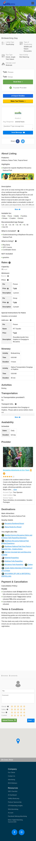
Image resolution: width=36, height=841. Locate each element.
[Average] (17, 705)
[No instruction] (11, 708)
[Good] (21, 705)
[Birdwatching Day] (18, 141)
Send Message (16, 132)
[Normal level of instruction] (17, 708)
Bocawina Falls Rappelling (14, 564)
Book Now (17, 82)
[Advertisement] (18, 649)
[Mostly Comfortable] (17, 715)
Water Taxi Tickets (17, 101)
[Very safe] (24, 708)
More (16, 209)
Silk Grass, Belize (7, 759)
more (15, 489)
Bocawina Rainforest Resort (14, 523)
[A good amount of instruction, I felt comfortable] (21, 708)
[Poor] (14, 705)
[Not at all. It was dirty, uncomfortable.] (11, 715)
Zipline (30, 564)
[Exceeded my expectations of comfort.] (24, 715)
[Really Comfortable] (21, 715)
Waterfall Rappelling (12, 558)
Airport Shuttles (19, 96)
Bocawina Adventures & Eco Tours (16, 470)
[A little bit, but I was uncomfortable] (14, 708)
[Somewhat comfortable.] (14, 715)
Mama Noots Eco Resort (13, 527)
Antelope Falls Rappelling (14, 561)
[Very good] (24, 705)
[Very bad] (11, 705)
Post (30, 720)
